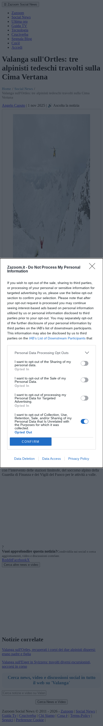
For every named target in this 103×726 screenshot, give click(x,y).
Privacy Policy (78, 458)
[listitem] (51, 352)
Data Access (51, 458)
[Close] (93, 267)
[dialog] (51, 363)
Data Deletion (24, 458)
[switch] (84, 363)
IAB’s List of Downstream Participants (57, 338)
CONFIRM (31, 441)
